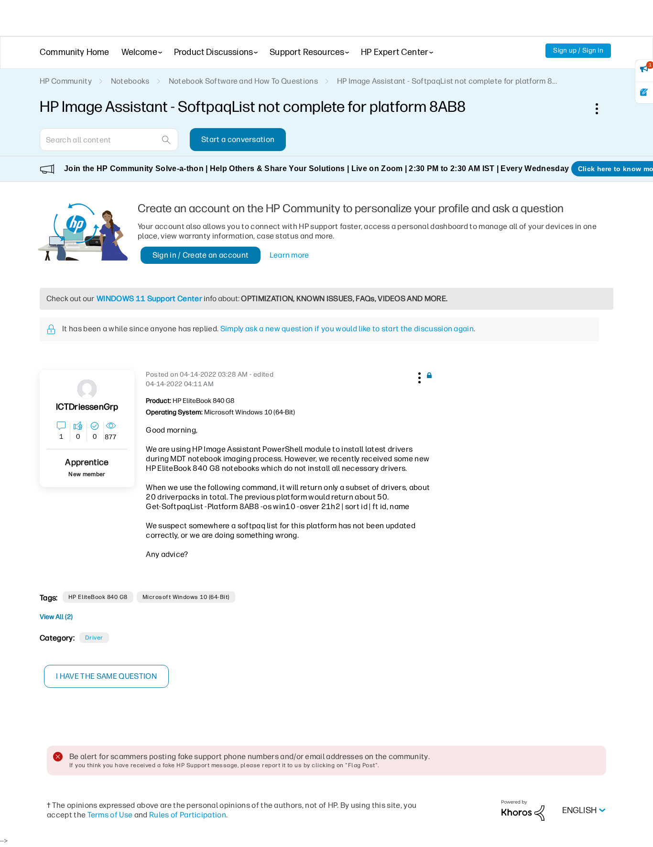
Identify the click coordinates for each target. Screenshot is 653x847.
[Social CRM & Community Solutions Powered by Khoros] (522, 810)
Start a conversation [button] (237, 139)
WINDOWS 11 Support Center (149, 298)
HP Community (66, 81)
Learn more (289, 255)
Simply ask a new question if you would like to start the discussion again (347, 328)
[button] (418, 376)
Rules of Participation (187, 814)
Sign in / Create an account (200, 255)
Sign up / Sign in (578, 50)
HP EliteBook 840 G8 (98, 597)
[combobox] (109, 139)
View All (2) (56, 617)
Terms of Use (110, 814)
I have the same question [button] (106, 676)
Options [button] (602, 108)
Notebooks (130, 81)
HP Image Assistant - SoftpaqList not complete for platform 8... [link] (447, 81)
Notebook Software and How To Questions (243, 81)
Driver (94, 637)
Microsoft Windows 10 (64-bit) (185, 597)
